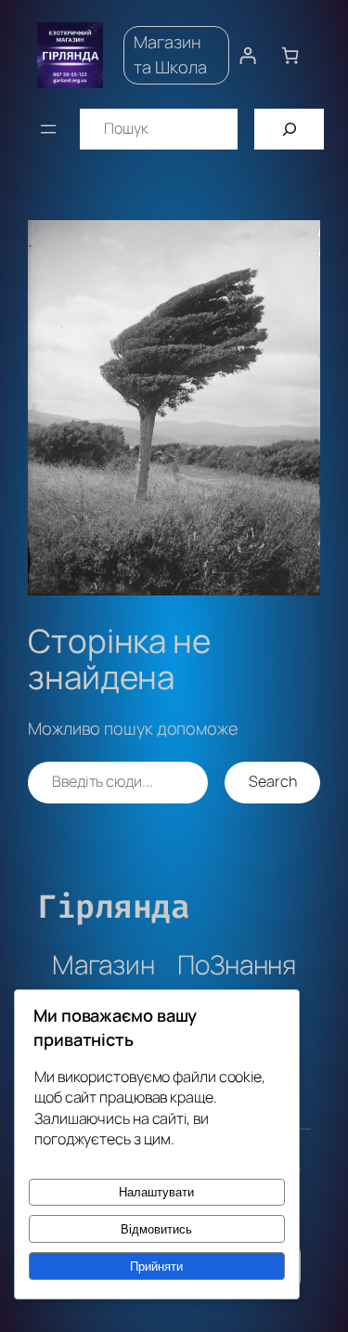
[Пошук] (289, 129)
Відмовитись (156, 1229)
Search (272, 781)
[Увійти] (247, 55)
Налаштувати (156, 1192)
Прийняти (156, 1266)
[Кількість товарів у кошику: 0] (290, 55)
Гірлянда (113, 906)
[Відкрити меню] (48, 129)
